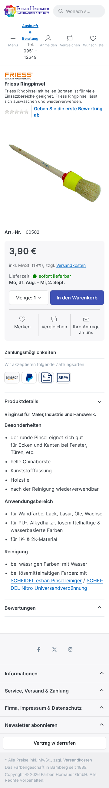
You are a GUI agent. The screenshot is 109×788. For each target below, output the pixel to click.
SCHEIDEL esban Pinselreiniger (46, 580)
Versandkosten (71, 265)
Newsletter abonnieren (31, 725)
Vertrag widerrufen (55, 743)
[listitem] (54, 172)
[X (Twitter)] (54, 649)
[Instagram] (70, 649)
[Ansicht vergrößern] (54, 172)
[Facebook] (39, 649)
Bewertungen (20, 608)
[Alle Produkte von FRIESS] (19, 76)
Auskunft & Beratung (30, 32)
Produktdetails (21, 401)
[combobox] (79, 11)
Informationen (21, 674)
